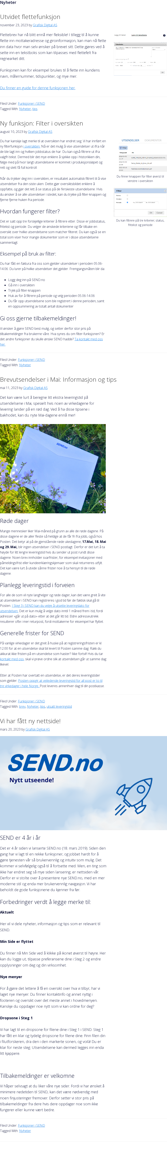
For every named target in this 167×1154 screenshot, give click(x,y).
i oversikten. (31, 146)
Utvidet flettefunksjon (30, 16)
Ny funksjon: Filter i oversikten (41, 123)
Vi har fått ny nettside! (30, 721)
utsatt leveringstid (59, 706)
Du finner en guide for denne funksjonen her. (37, 87)
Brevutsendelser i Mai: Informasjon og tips (58, 379)
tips (34, 109)
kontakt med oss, (12, 659)
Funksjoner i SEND (31, 103)
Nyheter (25, 109)
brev (22, 706)
